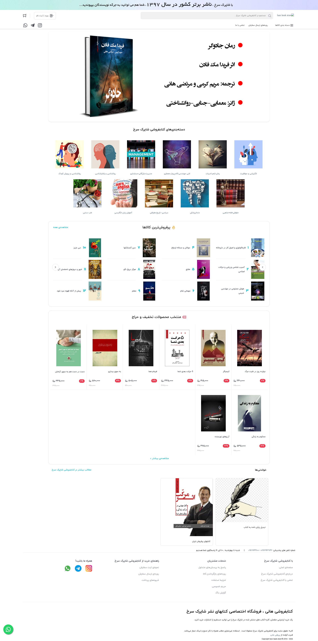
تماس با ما (239, 25)
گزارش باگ (220, 592)
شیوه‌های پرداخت (150, 580)
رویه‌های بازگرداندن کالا (214, 573)
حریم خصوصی (219, 586)
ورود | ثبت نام (42, 15)
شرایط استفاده (219, 580)
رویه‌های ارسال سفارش (258, 25)
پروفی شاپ (275, 635)
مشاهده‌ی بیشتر (160, 458)
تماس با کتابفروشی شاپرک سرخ (277, 580)
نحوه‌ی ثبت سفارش (149, 567)
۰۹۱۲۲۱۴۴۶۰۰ (253, 550)
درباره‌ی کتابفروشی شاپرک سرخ (277, 573)
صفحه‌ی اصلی (286, 567)
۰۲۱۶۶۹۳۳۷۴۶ (266, 550)
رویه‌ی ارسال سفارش (148, 573)
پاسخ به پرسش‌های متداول (212, 567)
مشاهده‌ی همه (60, 227)
